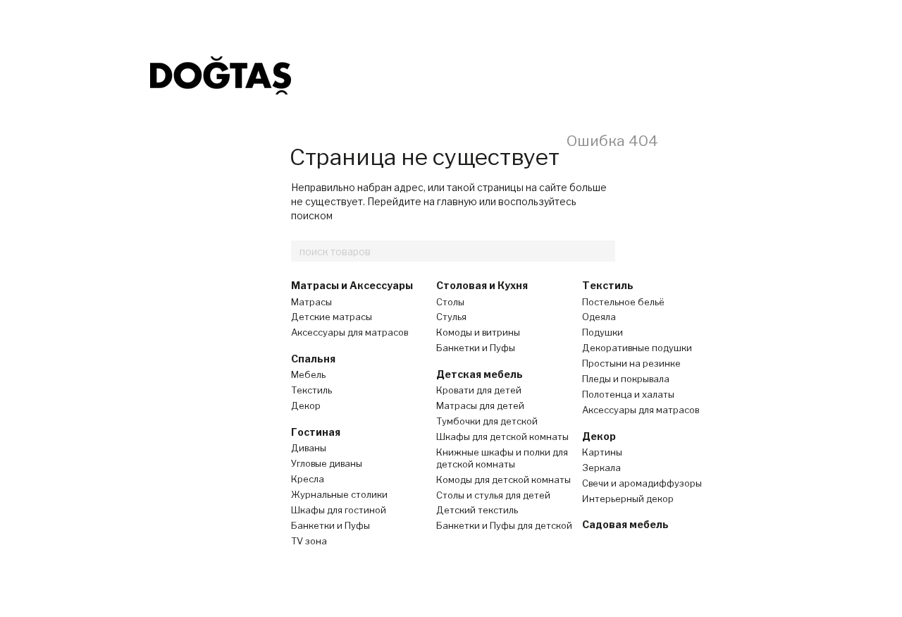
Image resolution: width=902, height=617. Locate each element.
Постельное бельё (623, 301)
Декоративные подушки (637, 347)
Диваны (308, 447)
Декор (306, 405)
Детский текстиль (477, 509)
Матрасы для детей (480, 405)
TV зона (309, 540)
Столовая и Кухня (482, 285)
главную (457, 201)
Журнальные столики (339, 494)
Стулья (451, 316)
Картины (602, 452)
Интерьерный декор (628, 498)
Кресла (307, 478)
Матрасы (311, 301)
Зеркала (601, 467)
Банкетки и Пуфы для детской (504, 525)
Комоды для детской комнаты (503, 479)
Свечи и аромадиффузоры (642, 483)
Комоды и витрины (478, 332)
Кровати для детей (478, 390)
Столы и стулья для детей (493, 495)
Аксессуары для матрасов (349, 332)
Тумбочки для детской (487, 421)
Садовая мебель (625, 524)
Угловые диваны (326, 463)
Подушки (602, 332)
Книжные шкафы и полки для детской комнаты (502, 458)
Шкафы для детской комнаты (502, 436)
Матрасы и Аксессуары (352, 285)
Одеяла (599, 316)
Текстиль (311, 390)
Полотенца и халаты (628, 394)
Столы (450, 301)
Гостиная (315, 432)
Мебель (308, 374)
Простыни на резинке (631, 363)
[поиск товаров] (604, 251)
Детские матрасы (331, 316)
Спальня (313, 359)
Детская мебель (479, 374)
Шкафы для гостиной (338, 509)
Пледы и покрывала (625, 378)
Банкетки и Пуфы (330, 525)
